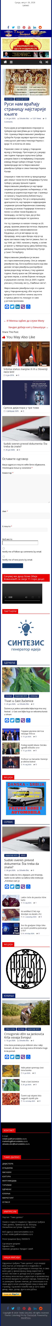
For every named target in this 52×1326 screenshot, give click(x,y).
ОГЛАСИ (6, 1202)
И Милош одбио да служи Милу (24, 320)
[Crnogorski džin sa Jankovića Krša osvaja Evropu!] (26, 1001)
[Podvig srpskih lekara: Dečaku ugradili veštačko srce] (11, 744)
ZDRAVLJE (34, 696)
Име (5, 511)
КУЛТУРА (6, 1176)
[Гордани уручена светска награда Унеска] (11, 730)
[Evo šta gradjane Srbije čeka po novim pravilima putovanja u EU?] (11, 924)
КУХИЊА (6, 1193)
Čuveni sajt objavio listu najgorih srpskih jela (31, 1097)
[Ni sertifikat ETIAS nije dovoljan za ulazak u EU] (11, 910)
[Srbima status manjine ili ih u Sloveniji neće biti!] (26, 343)
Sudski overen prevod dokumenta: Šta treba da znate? (25, 445)
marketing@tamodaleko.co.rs (15, 1141)
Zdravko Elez (24, 118)
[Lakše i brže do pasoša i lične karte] (11, 896)
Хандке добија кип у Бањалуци (28, 327)
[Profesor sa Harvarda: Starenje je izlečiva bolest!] (11, 758)
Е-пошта (7, 526)
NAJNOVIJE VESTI (22, 99)
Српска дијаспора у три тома (21, 407)
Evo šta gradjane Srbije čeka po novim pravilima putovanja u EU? (34, 928)
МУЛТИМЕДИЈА (9, 1180)
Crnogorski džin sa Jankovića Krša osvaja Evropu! (24, 1035)
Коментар (7, 472)
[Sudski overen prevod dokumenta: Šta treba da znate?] (26, 417)
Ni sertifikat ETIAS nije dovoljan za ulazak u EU (31, 912)
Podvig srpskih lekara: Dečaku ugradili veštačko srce (34, 746)
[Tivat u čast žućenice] (26, 668)
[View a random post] (47, 62)
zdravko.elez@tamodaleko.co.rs (16, 1144)
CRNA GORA (10, 1029)
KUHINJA (9, 696)
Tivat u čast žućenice (18, 701)
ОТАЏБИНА (7, 1168)
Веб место (7, 539)
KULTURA (9, 99)
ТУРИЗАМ (6, 1185)
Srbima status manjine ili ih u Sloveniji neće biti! (25, 370)
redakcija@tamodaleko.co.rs (14, 1138)
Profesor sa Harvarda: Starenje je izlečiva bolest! (34, 760)
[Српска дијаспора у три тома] (26, 381)
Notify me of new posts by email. (17, 559)
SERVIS (23, 855)
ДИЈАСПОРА (7, 1163)
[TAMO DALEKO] (5, 62)
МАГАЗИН (6, 1172)
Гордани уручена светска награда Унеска (32, 732)
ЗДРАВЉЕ (6, 1189)
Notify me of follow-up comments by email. (22, 551)
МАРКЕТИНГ (8, 1198)
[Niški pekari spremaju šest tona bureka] (11, 1066)
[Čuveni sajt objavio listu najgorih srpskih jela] (11, 1094)
